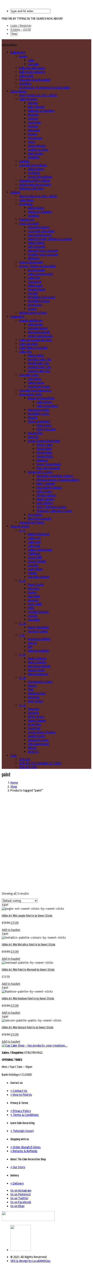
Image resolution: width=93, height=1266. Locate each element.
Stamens (42, 460)
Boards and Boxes (31, 320)
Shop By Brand (19, 526)
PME (30, 689)
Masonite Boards (39, 332)
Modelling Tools (38, 413)
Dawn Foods (36, 584)
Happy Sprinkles (38, 627)
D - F (22, 580)
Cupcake (33, 64)
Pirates (32, 134)
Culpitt (32, 573)
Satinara (33, 712)
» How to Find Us (21, 1095)
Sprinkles (25, 83)
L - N (22, 654)
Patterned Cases (39, 386)
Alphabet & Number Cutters (54, 476)
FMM (31, 608)
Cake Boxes (35, 324)
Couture (33, 565)
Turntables (35, 514)
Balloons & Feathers (41, 110)
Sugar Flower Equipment (44, 441)
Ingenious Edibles (39, 639)
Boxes (23, 56)
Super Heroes (37, 145)
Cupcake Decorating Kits (35, 390)
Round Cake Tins (38, 363)
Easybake (34, 596)
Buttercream (36, 270)
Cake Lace (34, 542)
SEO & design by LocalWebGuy (30, 1261)
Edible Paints (36, 242)
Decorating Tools (30, 394)
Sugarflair (34, 728)
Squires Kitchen (38, 740)
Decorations (18, 91)
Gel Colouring (36, 246)
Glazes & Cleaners (40, 211)
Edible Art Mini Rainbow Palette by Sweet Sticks (28, 998)
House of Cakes (38, 631)
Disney (32, 592)
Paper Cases (36, 382)
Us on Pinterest (20, 1194)
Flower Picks (44, 456)
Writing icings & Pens (33, 312)
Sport (31, 141)
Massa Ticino (36, 670)
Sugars (32, 309)
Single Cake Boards (40, 336)
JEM (30, 646)
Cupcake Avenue (38, 577)
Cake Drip (34, 277)
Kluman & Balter (38, 650)
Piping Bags (43, 425)
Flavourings (26, 219)
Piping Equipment (39, 421)
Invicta (32, 643)
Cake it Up (34, 538)
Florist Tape (44, 444)
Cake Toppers (28, 99)
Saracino (33, 709)
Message (34, 130)
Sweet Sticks (36, 736)
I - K (22, 635)
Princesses (35, 138)
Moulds (32, 417)
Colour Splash (37, 561)
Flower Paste (36, 289)
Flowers (33, 126)
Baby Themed (45, 483)
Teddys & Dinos (38, 149)
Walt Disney (35, 153)
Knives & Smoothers (41, 398)
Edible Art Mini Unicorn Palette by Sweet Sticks (27, 1027)
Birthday (33, 114)
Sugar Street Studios (42, 732)
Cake (31, 60)
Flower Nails (44, 452)
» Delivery (17, 1183)
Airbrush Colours (38, 227)
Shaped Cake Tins (39, 367)
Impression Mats (39, 409)
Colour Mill (35, 557)
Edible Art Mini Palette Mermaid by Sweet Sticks (28, 969)
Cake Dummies (28, 343)
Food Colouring (29, 223)
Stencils (33, 437)
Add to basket (11, 930)
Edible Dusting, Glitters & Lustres (50, 239)
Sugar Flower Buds (48, 464)
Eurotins (33, 600)
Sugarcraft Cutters (40, 472)
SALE (13, 755)
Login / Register (20, 26)
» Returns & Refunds (23, 1151)
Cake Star (34, 545)
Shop (13, 786)
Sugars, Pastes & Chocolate (37, 266)
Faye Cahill (35, 604)
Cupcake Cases (29, 375)
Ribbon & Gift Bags (31, 188)
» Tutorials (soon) (22, 1131)
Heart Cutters (45, 499)
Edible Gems (36, 169)
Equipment (17, 316)
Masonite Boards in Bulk (34, 79)
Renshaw (33, 697)
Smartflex (34, 724)
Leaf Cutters (44, 503)
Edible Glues (36, 208)
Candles (24, 161)
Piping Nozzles (46, 429)
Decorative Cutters (49, 487)
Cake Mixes (26, 200)
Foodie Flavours (38, 611)
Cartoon (33, 118)
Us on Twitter (19, 1198)
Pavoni (32, 685)
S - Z (22, 705)
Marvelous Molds (39, 666)
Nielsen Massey (38, 674)
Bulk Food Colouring (32, 72)
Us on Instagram (20, 1190)
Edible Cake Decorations (35, 184)
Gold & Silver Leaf (31, 262)
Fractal (32, 615)
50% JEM (24, 759)
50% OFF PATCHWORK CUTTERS (40, 763)
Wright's (33, 751)
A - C (22, 530)
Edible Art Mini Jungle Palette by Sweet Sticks (27, 915)
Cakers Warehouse (40, 549)
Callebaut (34, 553)
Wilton (32, 747)
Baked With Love (38, 534)
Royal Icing (35, 305)
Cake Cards (26, 75)
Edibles (15, 192)
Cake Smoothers (47, 406)
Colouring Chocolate (41, 231)
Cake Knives (44, 402)
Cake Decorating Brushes (35, 340)
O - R (22, 678)
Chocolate (34, 281)
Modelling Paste (38, 301)
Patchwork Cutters (40, 681)
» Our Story (17, 1167)
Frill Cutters (44, 491)
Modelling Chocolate (41, 297)
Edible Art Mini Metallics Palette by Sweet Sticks (28, 944)
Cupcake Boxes (38, 328)
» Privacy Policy (20, 1111)
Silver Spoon (36, 716)
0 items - (20, 30)
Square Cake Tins (39, 371)
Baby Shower (36, 107)
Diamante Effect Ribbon (34, 180)
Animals (33, 103)
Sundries (33, 215)
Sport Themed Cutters (51, 507)
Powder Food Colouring (43, 254)
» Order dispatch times (25, 1147)
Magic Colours (37, 658)
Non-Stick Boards (48, 468)
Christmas (34, 122)
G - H (22, 623)
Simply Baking (37, 720)
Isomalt (33, 293)
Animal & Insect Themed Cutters (57, 479)
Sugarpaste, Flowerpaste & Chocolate (44, 87)
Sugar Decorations (40, 176)
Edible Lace (35, 285)
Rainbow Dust (37, 693)
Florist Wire (44, 448)
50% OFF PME (28, 767)
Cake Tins (25, 351)
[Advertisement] (46, 842)
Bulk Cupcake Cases (32, 68)
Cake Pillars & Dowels (33, 347)
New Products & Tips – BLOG (38, 95)
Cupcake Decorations (33, 165)
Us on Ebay (17, 1206)
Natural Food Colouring (43, 250)
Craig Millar (35, 569)
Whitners (34, 258)
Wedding (33, 157)
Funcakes (34, 619)
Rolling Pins (35, 433)
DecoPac (33, 588)
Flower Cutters (46, 495)
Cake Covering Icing (40, 274)
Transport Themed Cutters (54, 510)
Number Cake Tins (39, 359)
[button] (9, 45)
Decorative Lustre (39, 235)
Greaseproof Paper (31, 522)
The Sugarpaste (38, 744)
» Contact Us (18, 1091)
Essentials (26, 204)
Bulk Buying (17, 52)
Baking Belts (36, 355)
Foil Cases (34, 378)
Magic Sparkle (37, 662)
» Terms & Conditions (24, 1115)
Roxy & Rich (35, 701)
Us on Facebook (20, 1202)
